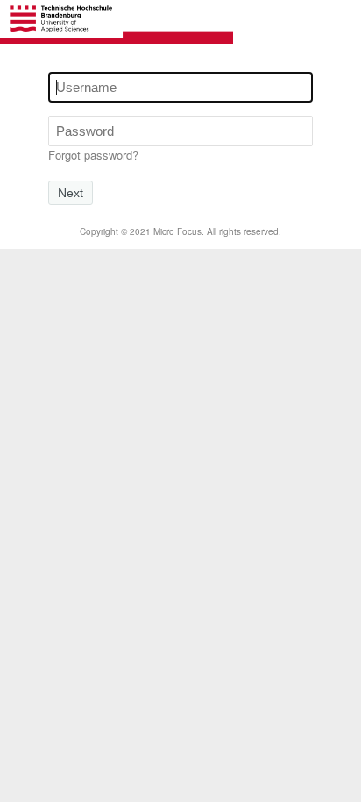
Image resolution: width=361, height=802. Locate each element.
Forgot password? (93, 154)
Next (70, 193)
